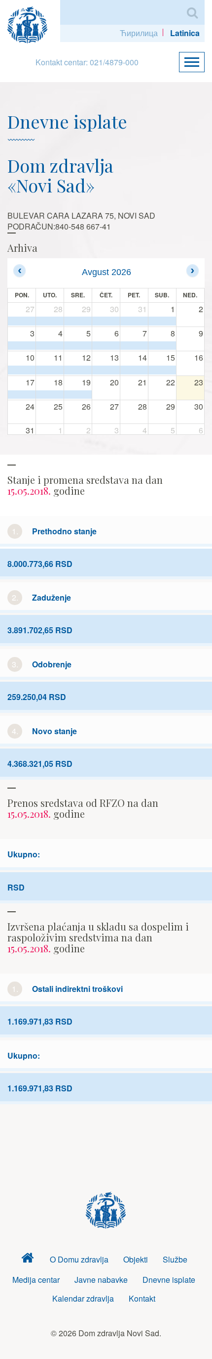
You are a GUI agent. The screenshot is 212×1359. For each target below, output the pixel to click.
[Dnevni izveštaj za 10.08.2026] (21, 370)
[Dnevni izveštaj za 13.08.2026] (106, 370)
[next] (192, 270)
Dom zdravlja (27, 1259)
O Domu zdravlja (79, 1259)
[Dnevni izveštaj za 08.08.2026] (162, 345)
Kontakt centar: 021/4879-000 (87, 62)
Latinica (185, 33)
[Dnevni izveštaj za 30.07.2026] (106, 321)
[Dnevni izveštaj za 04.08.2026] (50, 345)
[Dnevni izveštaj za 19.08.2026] (78, 394)
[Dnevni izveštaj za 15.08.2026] (162, 370)
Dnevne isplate (168, 1279)
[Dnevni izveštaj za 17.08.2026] (21, 394)
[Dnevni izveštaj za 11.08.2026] (50, 370)
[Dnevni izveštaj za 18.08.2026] (50, 394)
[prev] (19, 270)
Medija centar (36, 1279)
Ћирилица (139, 33)
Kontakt (142, 1298)
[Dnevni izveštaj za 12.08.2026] (78, 370)
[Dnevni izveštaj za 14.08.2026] (134, 370)
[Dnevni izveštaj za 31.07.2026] (134, 321)
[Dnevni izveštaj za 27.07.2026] (21, 321)
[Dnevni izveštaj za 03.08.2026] (21, 345)
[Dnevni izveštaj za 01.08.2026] (162, 321)
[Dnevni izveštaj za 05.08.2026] (78, 345)
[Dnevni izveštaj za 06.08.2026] (106, 345)
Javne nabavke (101, 1279)
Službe (175, 1259)
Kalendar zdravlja (83, 1298)
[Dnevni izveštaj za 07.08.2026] (134, 345)
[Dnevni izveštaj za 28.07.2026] (50, 321)
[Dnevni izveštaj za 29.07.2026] (78, 321)
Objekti (135, 1259)
